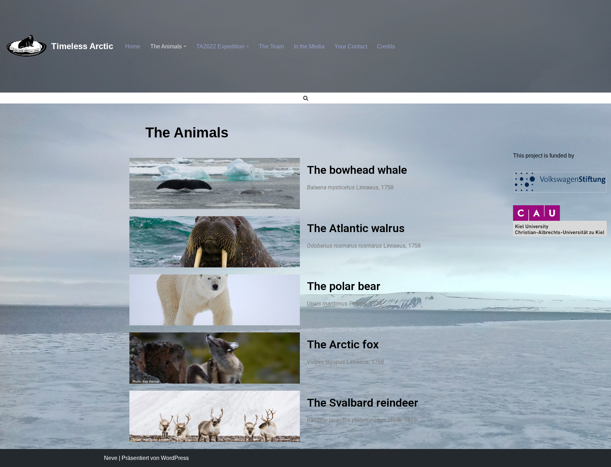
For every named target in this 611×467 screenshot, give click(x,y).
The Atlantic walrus (356, 228)
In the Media (309, 46)
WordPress (175, 458)
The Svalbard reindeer (362, 402)
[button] (185, 46)
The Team (271, 46)
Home (132, 46)
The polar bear (343, 286)
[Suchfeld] (305, 98)
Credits (386, 46)
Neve (110, 458)
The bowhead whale (357, 170)
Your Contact (350, 46)
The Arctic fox (343, 344)
